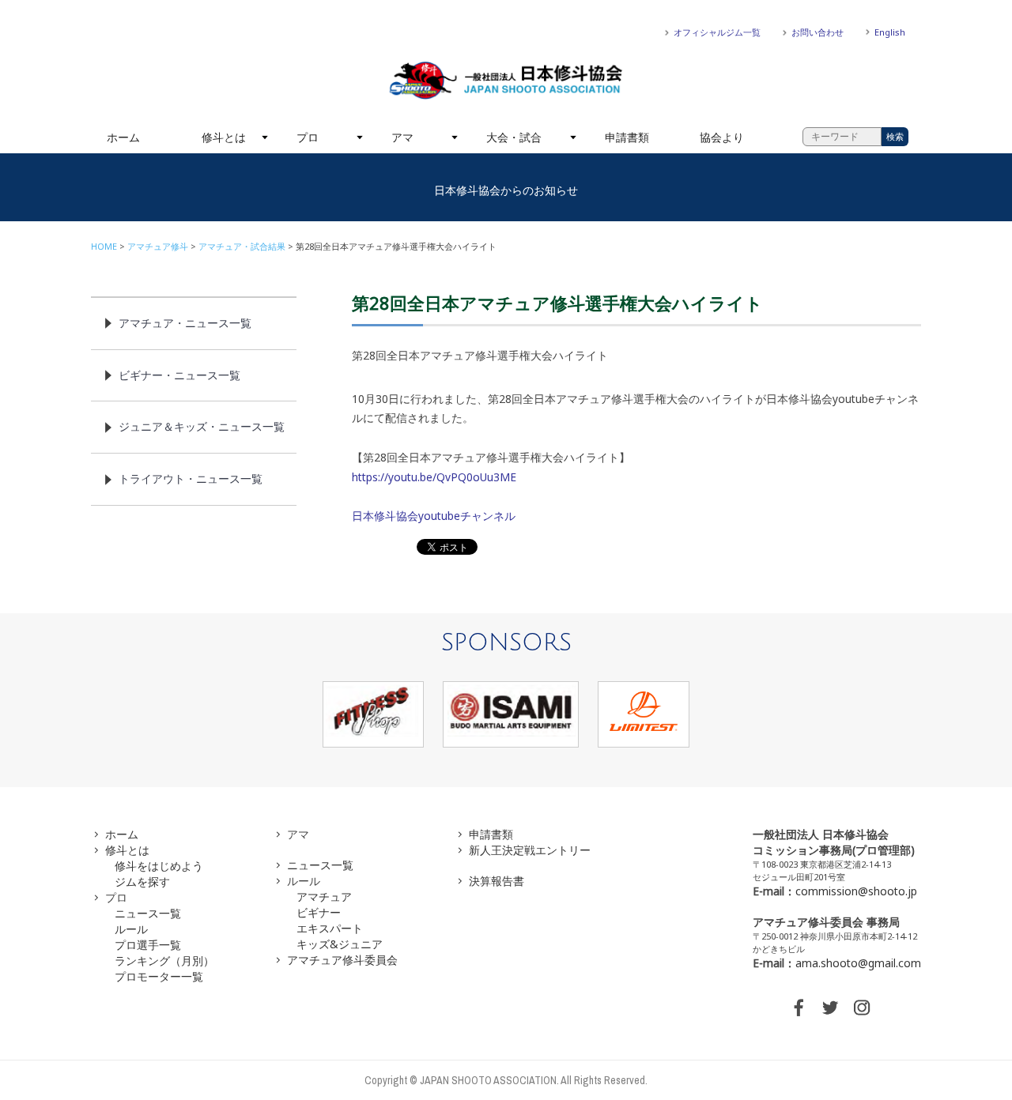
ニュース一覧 (148, 913)
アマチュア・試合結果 (241, 246)
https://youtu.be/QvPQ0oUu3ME (434, 476)
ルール (131, 928)
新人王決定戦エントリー (530, 849)
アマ (402, 137)
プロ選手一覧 (148, 944)
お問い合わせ (817, 32)
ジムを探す (142, 881)
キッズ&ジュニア (339, 943)
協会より (722, 137)
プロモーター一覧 (159, 976)
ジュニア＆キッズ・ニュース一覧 (202, 426)
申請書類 (627, 137)
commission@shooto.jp (856, 890)
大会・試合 (514, 137)
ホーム (123, 137)
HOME (104, 246)
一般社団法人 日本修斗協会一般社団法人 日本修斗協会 (506, 80)
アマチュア (324, 896)
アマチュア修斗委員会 (342, 959)
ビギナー (318, 912)
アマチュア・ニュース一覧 (185, 322)
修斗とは (224, 137)
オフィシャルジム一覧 (717, 32)
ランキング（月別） (164, 960)
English (889, 32)
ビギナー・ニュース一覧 (179, 374)
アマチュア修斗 (157, 246)
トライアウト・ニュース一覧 (190, 478)
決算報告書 (496, 880)
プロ (307, 137)
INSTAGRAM (861, 1007)
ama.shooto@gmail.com (858, 962)
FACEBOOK (798, 1007)
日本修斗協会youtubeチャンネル (433, 515)
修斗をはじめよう (159, 865)
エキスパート (329, 928)
